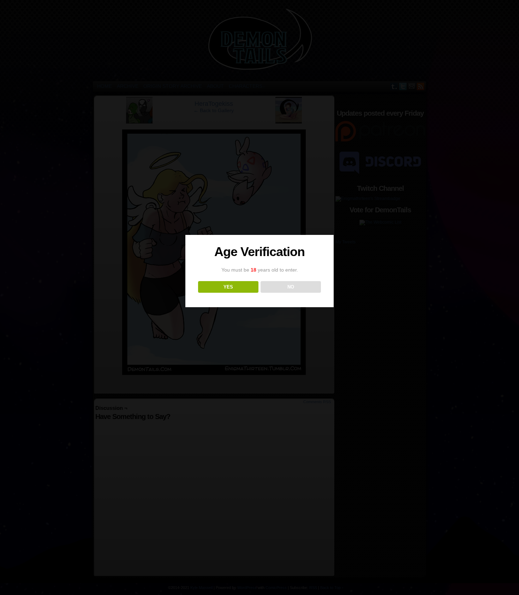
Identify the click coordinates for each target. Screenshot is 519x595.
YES (228, 287)
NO (290, 287)
